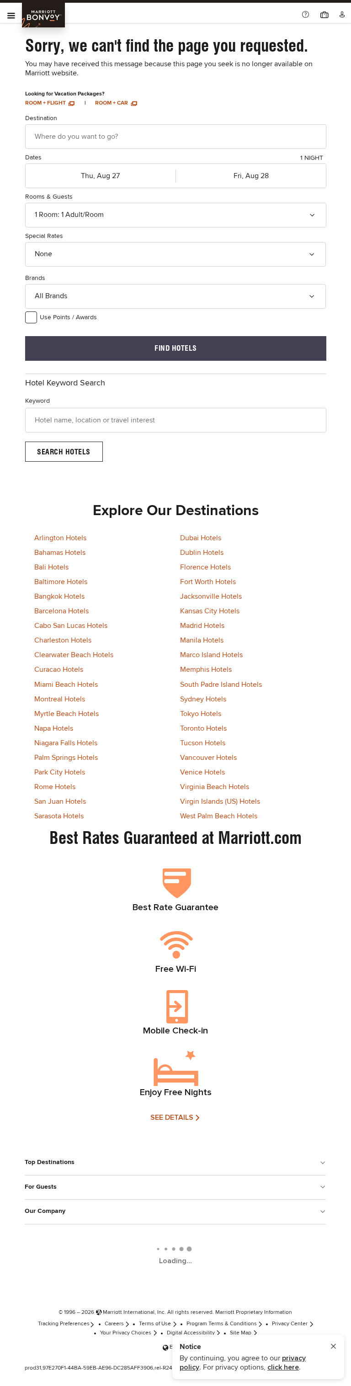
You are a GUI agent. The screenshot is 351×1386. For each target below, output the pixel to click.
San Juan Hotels (60, 801)
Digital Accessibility (191, 1333)
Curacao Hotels (58, 669)
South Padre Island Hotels (221, 684)
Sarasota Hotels (59, 816)
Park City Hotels (59, 772)
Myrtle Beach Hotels (66, 713)
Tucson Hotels (202, 743)
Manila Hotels (201, 640)
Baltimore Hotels (60, 581)
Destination (41, 118)
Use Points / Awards (68, 317)
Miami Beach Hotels (66, 684)
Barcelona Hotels (61, 611)
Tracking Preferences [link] (64, 1324)
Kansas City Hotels (209, 611)
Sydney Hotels (203, 699)
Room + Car (112, 103)
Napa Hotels (53, 728)
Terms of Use (155, 1324)
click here (283, 1367)
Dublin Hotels (201, 552)
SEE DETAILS (171, 1117)
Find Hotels (175, 348)
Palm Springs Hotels (66, 757)
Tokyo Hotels (200, 713)
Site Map (240, 1333)
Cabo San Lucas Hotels (70, 625)
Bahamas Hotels (59, 552)
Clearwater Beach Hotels (73, 655)
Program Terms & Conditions (221, 1324)
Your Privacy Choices (125, 1333)
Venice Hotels (202, 772)
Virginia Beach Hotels (214, 786)
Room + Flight (46, 103)
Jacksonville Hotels (211, 596)
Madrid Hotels (202, 625)
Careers (114, 1324)
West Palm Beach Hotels (218, 816)
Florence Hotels (205, 567)
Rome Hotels (54, 786)
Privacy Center (290, 1324)
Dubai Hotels (200, 538)
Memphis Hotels (206, 669)
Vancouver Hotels (208, 757)
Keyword (37, 401)
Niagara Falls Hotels (65, 743)
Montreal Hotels (59, 699)
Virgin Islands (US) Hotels (220, 801)
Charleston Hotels (62, 640)
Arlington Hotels (60, 538)
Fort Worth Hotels (208, 581)
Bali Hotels (51, 567)
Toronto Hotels (203, 728)
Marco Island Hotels (211, 655)
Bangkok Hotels (59, 596)
